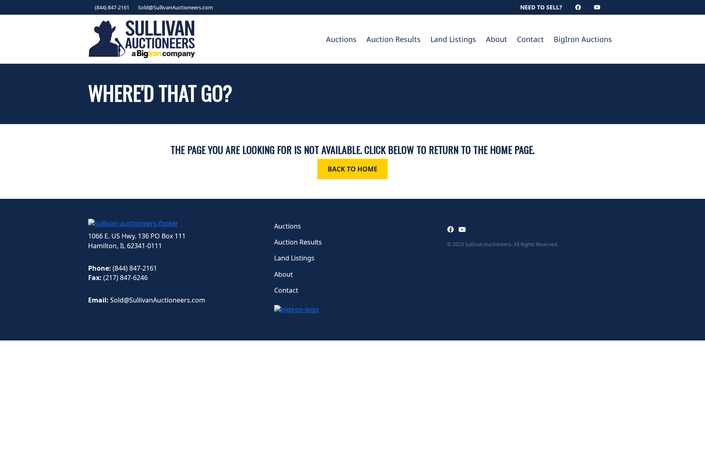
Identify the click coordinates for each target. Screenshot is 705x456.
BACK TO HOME (352, 169)
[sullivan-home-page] (133, 222)
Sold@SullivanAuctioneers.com (175, 7)
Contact (530, 39)
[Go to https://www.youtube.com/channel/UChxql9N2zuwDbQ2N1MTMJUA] (462, 229)
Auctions (341, 39)
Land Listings (453, 39)
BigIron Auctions (583, 39)
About (496, 39)
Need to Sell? (541, 7)
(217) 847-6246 (125, 277)
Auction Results (393, 39)
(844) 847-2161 (112, 7)
